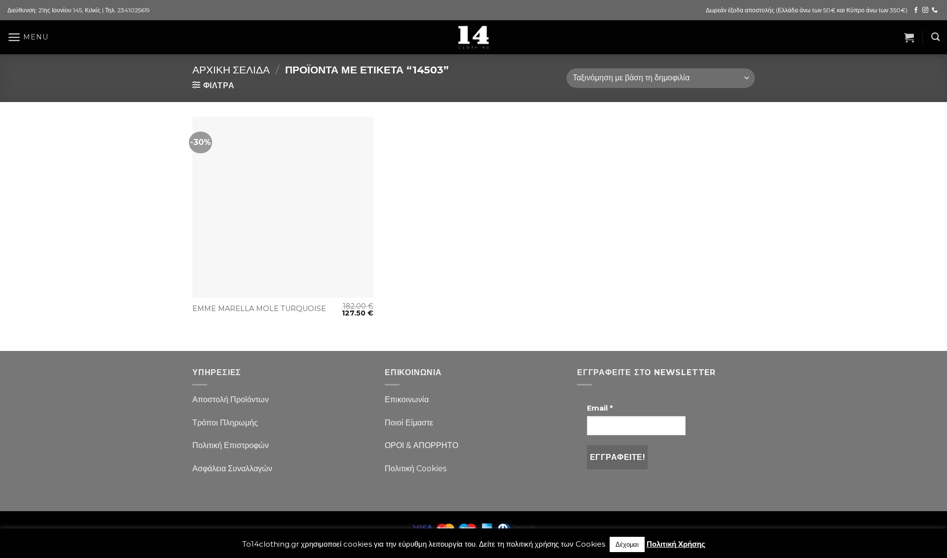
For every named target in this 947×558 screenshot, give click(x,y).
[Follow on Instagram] (925, 10)
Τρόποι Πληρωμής (225, 422)
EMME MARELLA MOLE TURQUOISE (259, 308)
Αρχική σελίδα (231, 70)
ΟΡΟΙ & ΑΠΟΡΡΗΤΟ (421, 445)
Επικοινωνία (407, 399)
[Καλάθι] (909, 37)
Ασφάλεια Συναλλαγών (232, 468)
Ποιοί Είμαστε (409, 422)
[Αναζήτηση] (935, 37)
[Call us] (935, 10)
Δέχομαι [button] (627, 544)
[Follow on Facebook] (916, 10)
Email (600, 408)
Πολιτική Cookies (415, 468)
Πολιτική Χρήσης (676, 544)
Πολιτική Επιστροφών (230, 445)
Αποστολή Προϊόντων (230, 399)
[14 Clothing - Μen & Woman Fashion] (473, 37)
